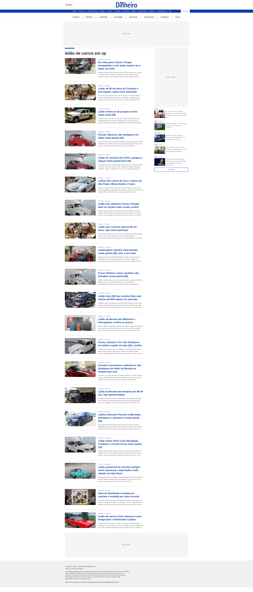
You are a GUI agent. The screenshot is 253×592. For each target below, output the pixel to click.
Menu (134, 11)
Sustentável (162, 11)
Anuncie (185, 11)
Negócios (133, 17)
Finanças (165, 17)
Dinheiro (82, 11)
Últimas (76, 17)
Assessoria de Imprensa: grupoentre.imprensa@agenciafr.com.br (99, 582)
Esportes (126, 11)
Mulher (152, 11)
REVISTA (89, 17)
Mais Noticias (171, 169)
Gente (110, 11)
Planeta (117, 11)
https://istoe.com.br (71, 578)
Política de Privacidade (72, 582)
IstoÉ (74, 11)
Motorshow (143, 11)
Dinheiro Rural (92, 11)
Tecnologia (149, 17)
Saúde (102, 11)
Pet (170, 11)
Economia (118, 17)
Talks (177, 17)
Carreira (103, 17)
